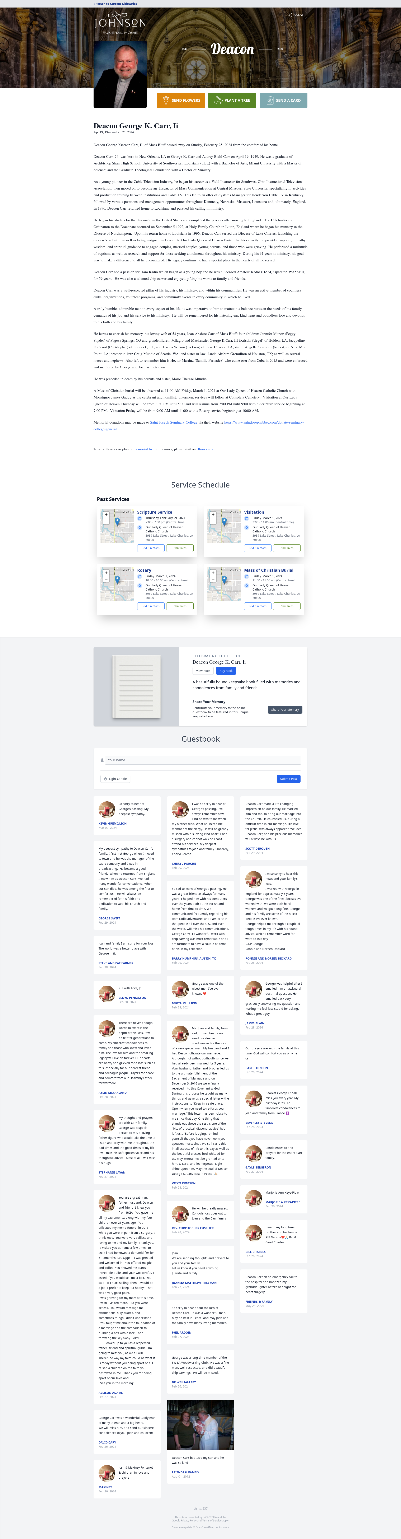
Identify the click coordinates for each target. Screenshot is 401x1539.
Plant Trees (180, 548)
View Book (203, 671)
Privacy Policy (189, 1520)
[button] (117, 521)
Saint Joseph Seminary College (173, 422)
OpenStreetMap (205, 1527)
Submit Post (288, 779)
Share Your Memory (285, 710)
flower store (207, 448)
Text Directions (151, 548)
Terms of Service (212, 1520)
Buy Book (226, 671)
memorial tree (144, 448)
